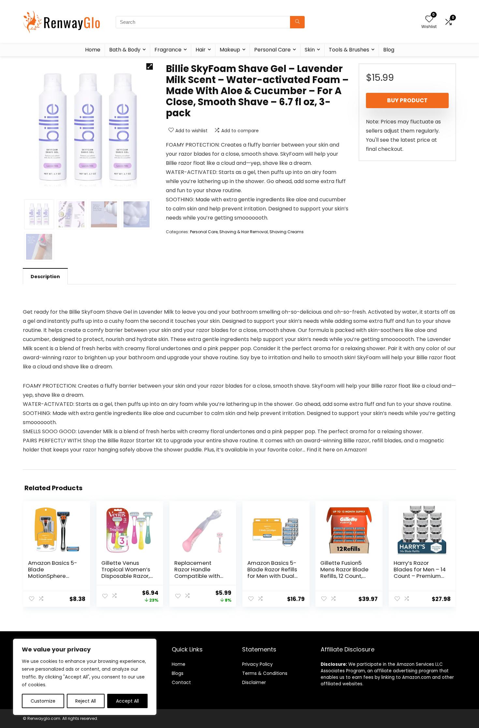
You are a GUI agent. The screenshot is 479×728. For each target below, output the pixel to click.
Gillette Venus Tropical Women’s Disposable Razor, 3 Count (125, 572)
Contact (181, 682)
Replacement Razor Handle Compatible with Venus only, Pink (197, 572)
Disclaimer (254, 682)
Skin (310, 49)
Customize (43, 701)
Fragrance (167, 49)
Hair (201, 49)
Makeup (230, 49)
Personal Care (272, 49)
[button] (149, 66)
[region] (84, 677)
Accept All (127, 701)
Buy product (407, 100)
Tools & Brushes (349, 49)
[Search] (297, 22)
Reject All (85, 701)
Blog (388, 49)
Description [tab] (45, 276)
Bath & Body (124, 49)
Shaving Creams (286, 232)
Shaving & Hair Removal (243, 232)
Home (92, 49)
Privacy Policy (257, 664)
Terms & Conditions (264, 673)
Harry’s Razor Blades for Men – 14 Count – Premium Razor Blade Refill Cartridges (420, 576)
